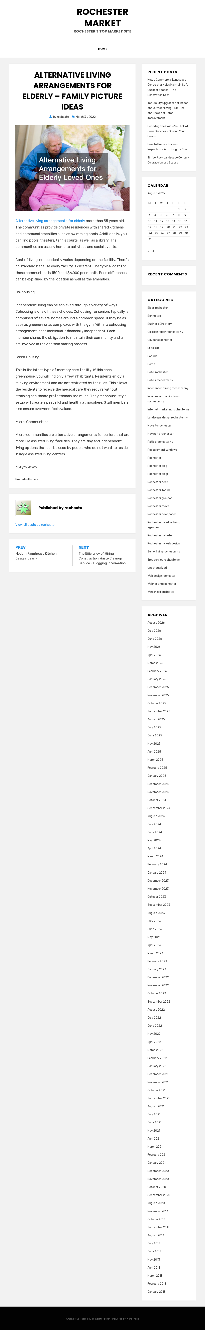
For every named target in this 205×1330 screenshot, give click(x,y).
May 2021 (154, 1130)
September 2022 (159, 1001)
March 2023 (155, 953)
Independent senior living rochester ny (164, 399)
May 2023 (154, 937)
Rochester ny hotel (160, 535)
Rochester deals (158, 482)
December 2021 (158, 1074)
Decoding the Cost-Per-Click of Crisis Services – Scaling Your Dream (168, 131)
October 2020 (157, 1187)
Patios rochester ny (160, 442)
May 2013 (154, 1259)
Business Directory (160, 324)
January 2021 (157, 1163)
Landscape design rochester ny (168, 417)
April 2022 (154, 1042)
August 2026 (156, 622)
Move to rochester (159, 425)
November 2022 (158, 985)
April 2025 (154, 751)
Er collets (154, 348)
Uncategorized (157, 568)
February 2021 (157, 1154)
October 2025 (157, 703)
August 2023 (156, 913)
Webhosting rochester (162, 584)
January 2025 (157, 776)
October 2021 (156, 1090)
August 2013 (156, 1235)
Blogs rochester (158, 308)
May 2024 (154, 840)
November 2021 (158, 1082)
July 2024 (154, 824)
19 (161, 227)
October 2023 (157, 897)
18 (155, 227)
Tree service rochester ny (164, 559)
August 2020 (156, 1203)
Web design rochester (161, 576)
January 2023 (157, 969)
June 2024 (155, 832)
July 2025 (154, 727)
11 (155, 221)
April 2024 (154, 848)
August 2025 (156, 719)
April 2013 (154, 1267)
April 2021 (154, 1138)
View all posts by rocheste (34, 525)
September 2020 (159, 1195)
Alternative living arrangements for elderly (50, 221)
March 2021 (155, 1146)
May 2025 (154, 743)
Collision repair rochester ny (165, 332)
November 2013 (158, 1211)
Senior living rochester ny (164, 551)
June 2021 (154, 1122)
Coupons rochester (160, 340)
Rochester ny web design (164, 543)
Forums (152, 356)
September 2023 (159, 905)
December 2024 (158, 784)
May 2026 (154, 647)
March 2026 (155, 663)
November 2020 (158, 1179)
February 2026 (157, 671)
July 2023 (154, 921)
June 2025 (155, 735)
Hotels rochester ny (160, 380)
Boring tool (155, 316)
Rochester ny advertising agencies (164, 525)
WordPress (133, 1318)
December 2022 (158, 977)
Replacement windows (162, 450)
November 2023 (158, 888)
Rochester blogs (158, 474)
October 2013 (156, 1219)
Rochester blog (157, 466)
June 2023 (155, 929)
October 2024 (157, 800)
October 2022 (157, 993)
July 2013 (154, 1243)
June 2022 (155, 1025)
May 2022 (154, 1034)
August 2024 (156, 816)
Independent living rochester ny (168, 388)
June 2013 (154, 1251)
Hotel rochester (158, 372)
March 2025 (155, 759)
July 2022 (154, 1017)
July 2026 (154, 631)
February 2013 (157, 1283)
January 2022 (157, 1066)
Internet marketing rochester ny (169, 409)
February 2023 (157, 961)
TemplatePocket (101, 1318)
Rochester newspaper (162, 514)
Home (102, 49)
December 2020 (158, 1171)
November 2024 (158, 792)
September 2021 (159, 1098)
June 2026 (155, 639)
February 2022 (157, 1058)
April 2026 (154, 655)
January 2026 (157, 679)
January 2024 (157, 872)
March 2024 (155, 856)
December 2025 (158, 687)
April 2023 (154, 945)
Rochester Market (102, 17)
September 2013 (159, 1227)
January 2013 (157, 1291)
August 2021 (156, 1106)
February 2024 (157, 864)
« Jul (151, 251)
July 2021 (154, 1114)
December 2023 (158, 880)
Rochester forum (159, 490)
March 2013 (155, 1275)
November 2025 (158, 695)
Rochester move (158, 506)
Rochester (154, 458)
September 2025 (159, 711)
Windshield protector (161, 592)
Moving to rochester (161, 434)
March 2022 (155, 1050)
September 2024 (159, 808)
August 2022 (156, 1009)
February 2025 (157, 768)
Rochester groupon (160, 498)
